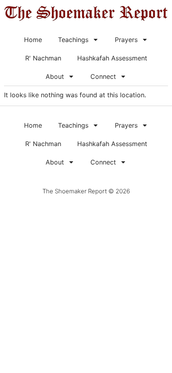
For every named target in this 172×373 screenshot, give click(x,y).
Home (33, 40)
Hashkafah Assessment (112, 58)
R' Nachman (43, 58)
